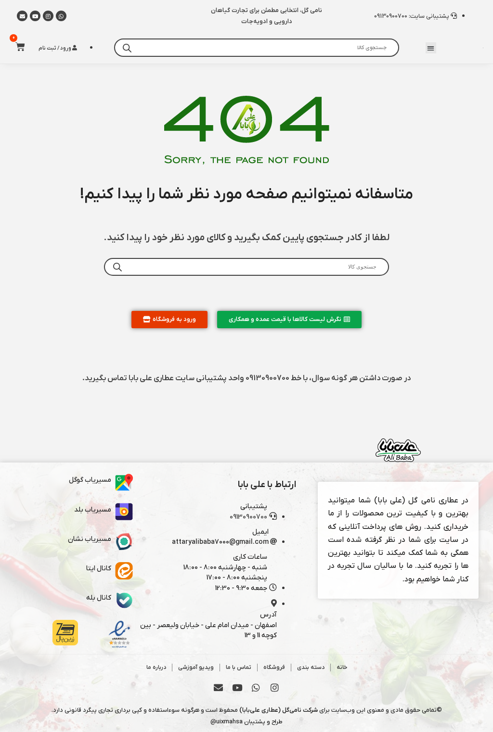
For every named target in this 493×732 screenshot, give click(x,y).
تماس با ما (238, 667)
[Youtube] (35, 16)
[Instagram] (48, 16)
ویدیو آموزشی (196, 667)
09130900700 (248, 517)
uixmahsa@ (226, 722)
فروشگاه (274, 667)
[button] (431, 47)
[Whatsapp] (61, 16)
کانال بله (98, 598)
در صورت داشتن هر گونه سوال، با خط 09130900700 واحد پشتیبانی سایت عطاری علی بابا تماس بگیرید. (246, 378)
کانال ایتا (98, 568)
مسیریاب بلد (92, 509)
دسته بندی (310, 667)
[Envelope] (218, 688)
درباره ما (156, 667)
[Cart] (17, 46)
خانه (342, 667)
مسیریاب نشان (89, 539)
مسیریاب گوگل (90, 480)
